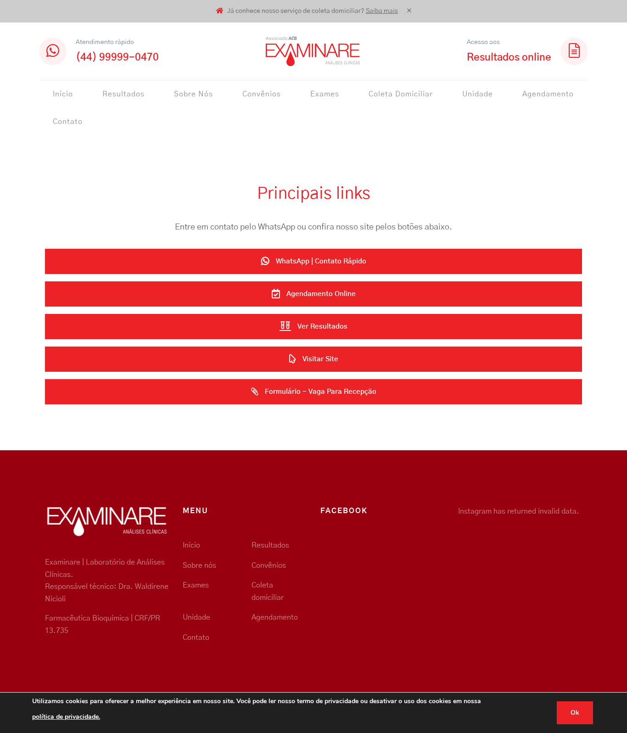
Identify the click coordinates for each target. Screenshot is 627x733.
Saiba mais (382, 11)
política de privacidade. (66, 716)
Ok (575, 712)
